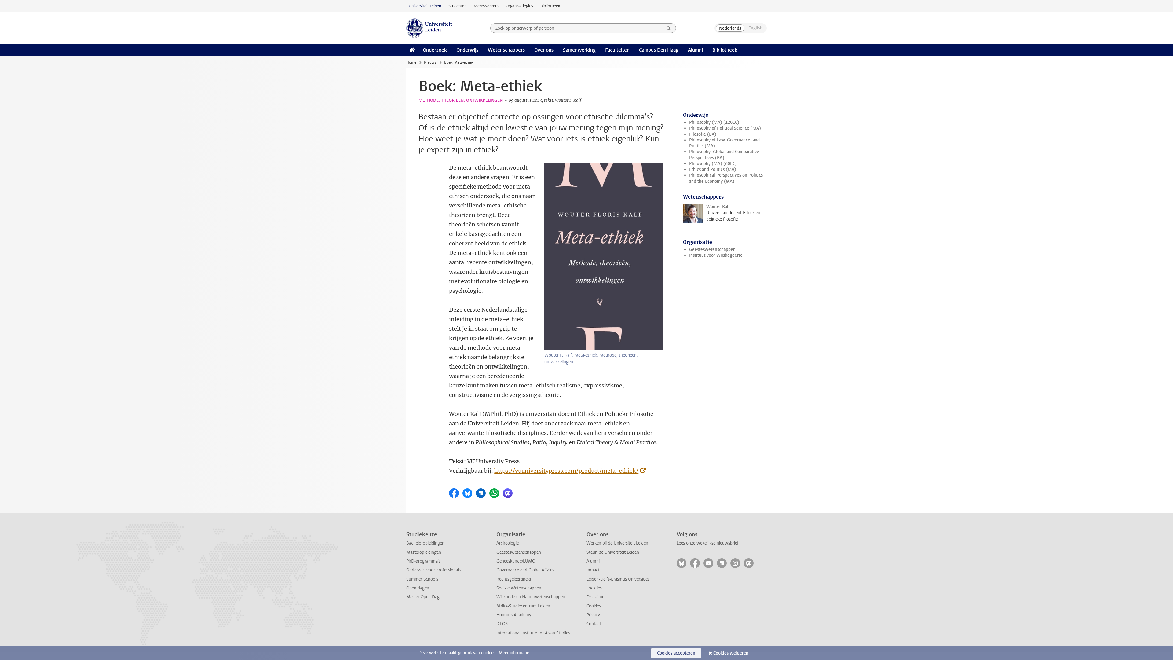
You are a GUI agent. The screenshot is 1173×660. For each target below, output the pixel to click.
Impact (593, 570)
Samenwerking (579, 50)
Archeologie (507, 543)
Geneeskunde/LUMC (515, 561)
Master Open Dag (423, 597)
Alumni (695, 50)
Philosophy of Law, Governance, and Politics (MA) (724, 143)
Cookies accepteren (676, 653)
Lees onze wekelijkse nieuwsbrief (708, 543)
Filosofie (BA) (702, 134)
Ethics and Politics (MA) (712, 169)
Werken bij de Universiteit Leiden (617, 543)
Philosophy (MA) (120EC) (714, 122)
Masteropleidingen (423, 552)
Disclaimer (596, 597)
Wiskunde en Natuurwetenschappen (530, 597)
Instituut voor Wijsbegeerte (716, 255)
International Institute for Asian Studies (533, 633)
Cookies (593, 606)
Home (411, 62)
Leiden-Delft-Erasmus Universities (617, 579)
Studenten (457, 6)
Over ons (544, 50)
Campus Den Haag (658, 50)
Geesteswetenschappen (712, 249)
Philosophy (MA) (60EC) (713, 164)
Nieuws (430, 62)
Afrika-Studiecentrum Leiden (523, 606)
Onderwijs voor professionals (433, 570)
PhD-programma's (423, 561)
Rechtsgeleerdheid (513, 579)
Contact (593, 624)
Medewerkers (486, 6)
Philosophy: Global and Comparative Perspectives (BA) (724, 154)
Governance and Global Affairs (525, 570)
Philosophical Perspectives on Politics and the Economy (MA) (726, 178)
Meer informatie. (514, 653)
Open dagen (417, 588)
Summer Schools (422, 579)
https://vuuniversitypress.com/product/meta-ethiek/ (566, 470)
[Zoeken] (668, 28)
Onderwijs (467, 50)
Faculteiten (617, 50)
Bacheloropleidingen (425, 543)
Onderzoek (435, 50)
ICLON (502, 624)
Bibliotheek (550, 6)
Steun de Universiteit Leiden (612, 552)
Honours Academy (513, 615)
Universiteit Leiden (425, 6)
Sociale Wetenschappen (518, 588)
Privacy (593, 615)
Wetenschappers (506, 50)
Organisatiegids (519, 6)
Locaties (594, 588)
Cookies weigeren (730, 653)
